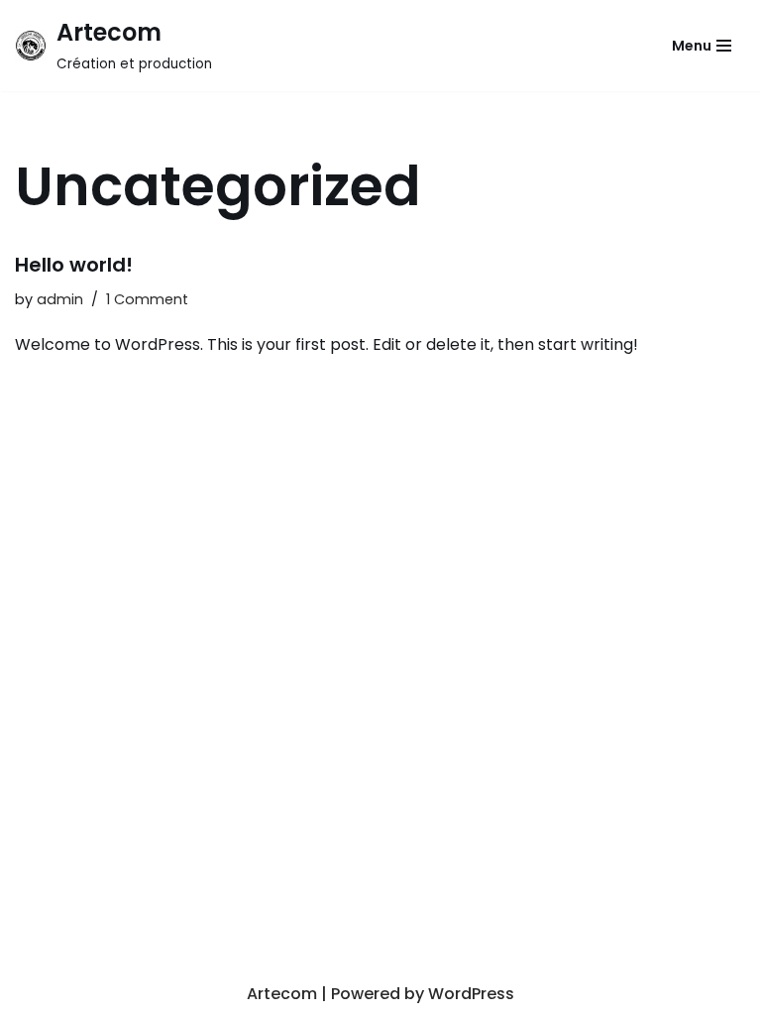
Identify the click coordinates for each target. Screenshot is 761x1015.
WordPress (471, 993)
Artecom (282, 993)
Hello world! (74, 265)
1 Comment (147, 299)
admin (60, 299)
